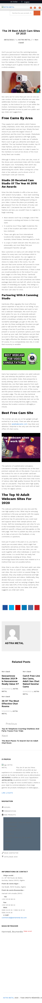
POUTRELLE (9, 834)
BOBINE (7, 819)
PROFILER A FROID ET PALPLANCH (17, 837)
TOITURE (7, 841)
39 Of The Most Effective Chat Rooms (10, 704)
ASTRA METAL (24, 40)
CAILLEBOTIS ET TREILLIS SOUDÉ (17, 822)
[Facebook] (2, 864)
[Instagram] (23, 864)
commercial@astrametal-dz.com (14, 917)
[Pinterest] (19, 864)
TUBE (6, 849)
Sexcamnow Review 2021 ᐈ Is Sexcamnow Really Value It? (10, 679)
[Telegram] (27, 864)
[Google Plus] (9, 864)
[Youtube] (12, 864)
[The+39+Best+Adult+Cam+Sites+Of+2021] (11, 607)
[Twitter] (6, 864)
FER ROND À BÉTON (12, 830)
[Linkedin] (16, 864)
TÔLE (6, 845)
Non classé (6, 671)
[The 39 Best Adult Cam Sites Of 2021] (5, 607)
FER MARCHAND (10, 826)
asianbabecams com (19, 424)
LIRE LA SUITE (7, 793)
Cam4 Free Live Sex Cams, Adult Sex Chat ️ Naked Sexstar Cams (31, 681)
